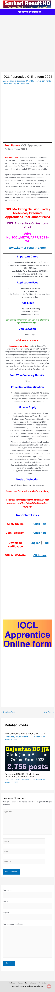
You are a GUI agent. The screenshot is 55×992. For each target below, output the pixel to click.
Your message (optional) (13, 924)
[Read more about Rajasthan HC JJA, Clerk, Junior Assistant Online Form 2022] (27, 758)
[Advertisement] (27, 43)
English (35, 542)
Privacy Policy (22, 983)
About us (33, 983)
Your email (7, 901)
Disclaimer (12, 983)
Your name (7, 890)
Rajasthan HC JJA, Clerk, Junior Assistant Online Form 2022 (22, 775)
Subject (6, 913)
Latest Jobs (7, 83)
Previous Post (8, 712)
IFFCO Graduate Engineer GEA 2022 (25, 733)
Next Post (49, 712)
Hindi (46, 542)
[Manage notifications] (49, 986)
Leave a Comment (42, 81)
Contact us (42, 983)
